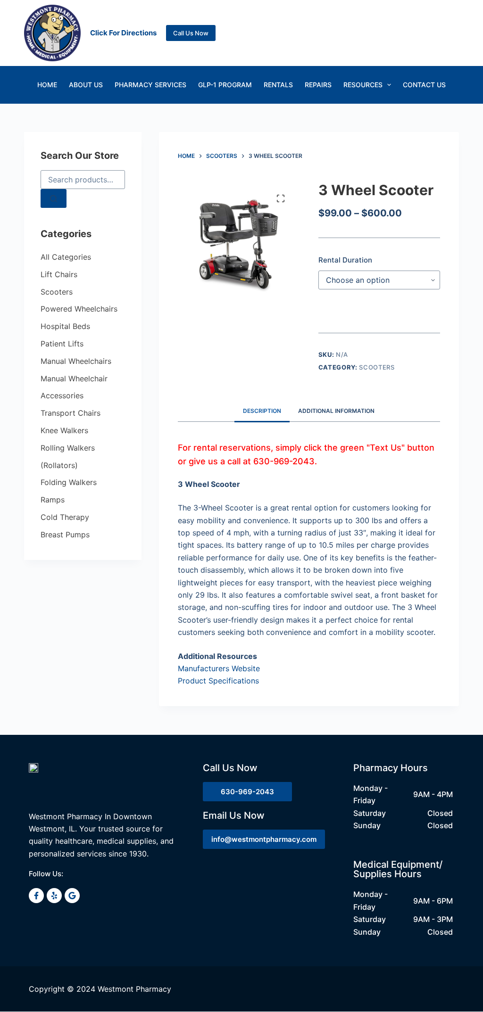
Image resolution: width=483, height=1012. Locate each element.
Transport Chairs (70, 413)
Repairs (318, 85)
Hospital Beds (65, 326)
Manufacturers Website (219, 668)
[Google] (72, 895)
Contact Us (424, 85)
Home (47, 85)
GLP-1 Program (225, 85)
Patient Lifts (62, 343)
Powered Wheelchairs (79, 308)
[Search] (54, 198)
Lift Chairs (59, 274)
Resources (363, 85)
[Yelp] (54, 895)
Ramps (53, 499)
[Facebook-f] (36, 895)
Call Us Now (190, 33)
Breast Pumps (65, 534)
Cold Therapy (65, 517)
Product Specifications (218, 680)
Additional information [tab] (336, 410)
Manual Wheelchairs (76, 361)
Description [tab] (262, 410)
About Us (86, 85)
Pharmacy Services (150, 85)
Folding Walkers (69, 482)
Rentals (278, 85)
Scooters (376, 367)
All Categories (66, 257)
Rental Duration (345, 259)
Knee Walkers (64, 430)
